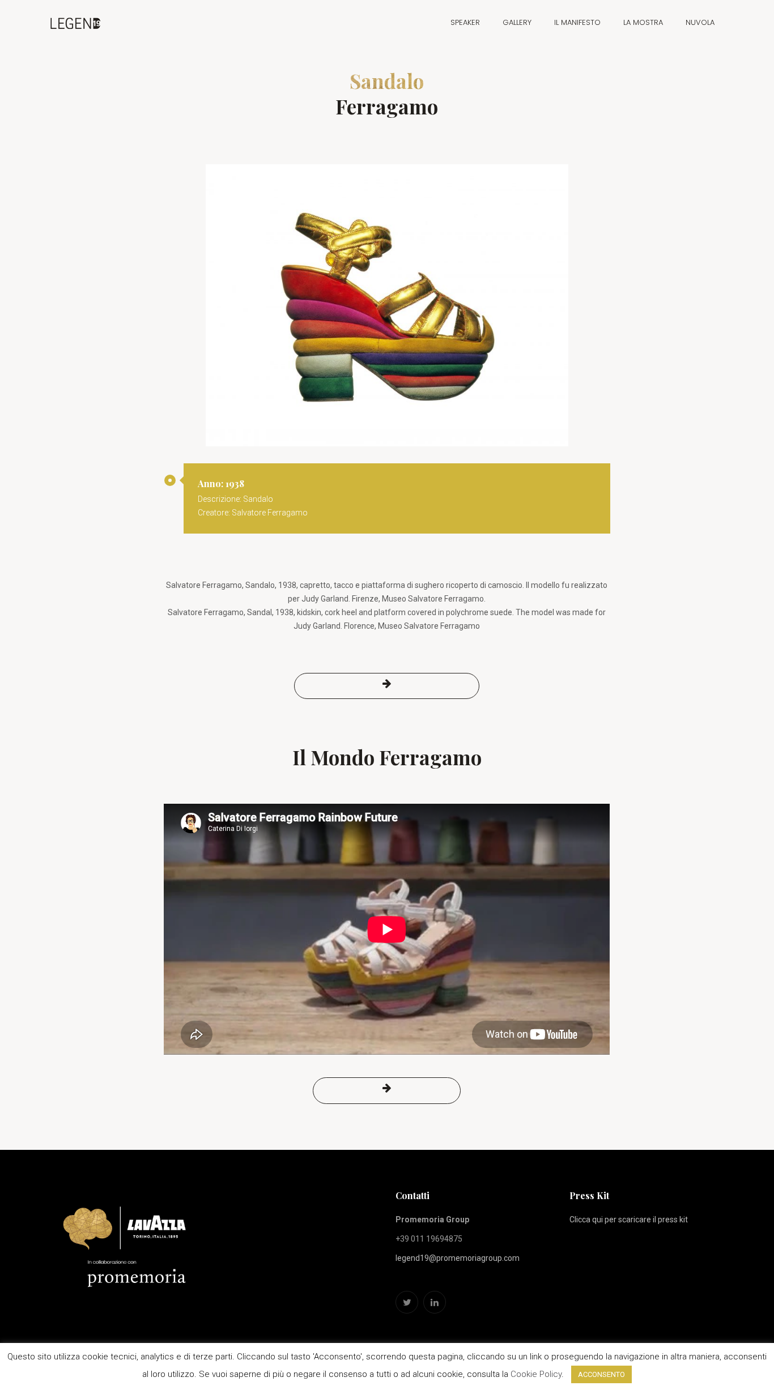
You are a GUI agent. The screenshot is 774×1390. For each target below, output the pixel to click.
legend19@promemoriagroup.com (457, 1258)
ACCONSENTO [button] (601, 1374)
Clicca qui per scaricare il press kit (628, 1219)
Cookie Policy (536, 1374)
